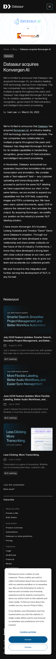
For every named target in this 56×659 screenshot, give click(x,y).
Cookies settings (28, 632)
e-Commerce (12, 568)
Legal (8, 551)
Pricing (9, 540)
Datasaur (43, 126)
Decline (28, 647)
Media (9, 564)
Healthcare (11, 555)
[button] (50, 6)
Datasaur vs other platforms (19, 536)
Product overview (14, 528)
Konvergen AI (21, 130)
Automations (12, 532)
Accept (28, 639)
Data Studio (11, 517)
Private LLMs (12, 513)
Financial (10, 559)
